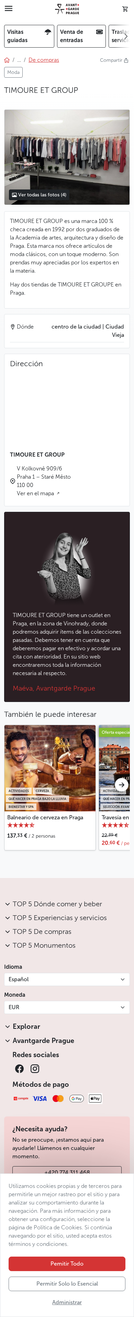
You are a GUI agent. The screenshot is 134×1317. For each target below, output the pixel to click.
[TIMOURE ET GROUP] (66, 157)
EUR (14, 1007)
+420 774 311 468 (67, 1172)
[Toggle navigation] (8, 9)
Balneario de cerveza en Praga (45, 817)
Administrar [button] (67, 1302)
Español (19, 979)
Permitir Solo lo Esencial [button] (67, 1283)
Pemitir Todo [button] (67, 1263)
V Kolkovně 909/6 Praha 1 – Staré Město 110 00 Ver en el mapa (44, 481)
